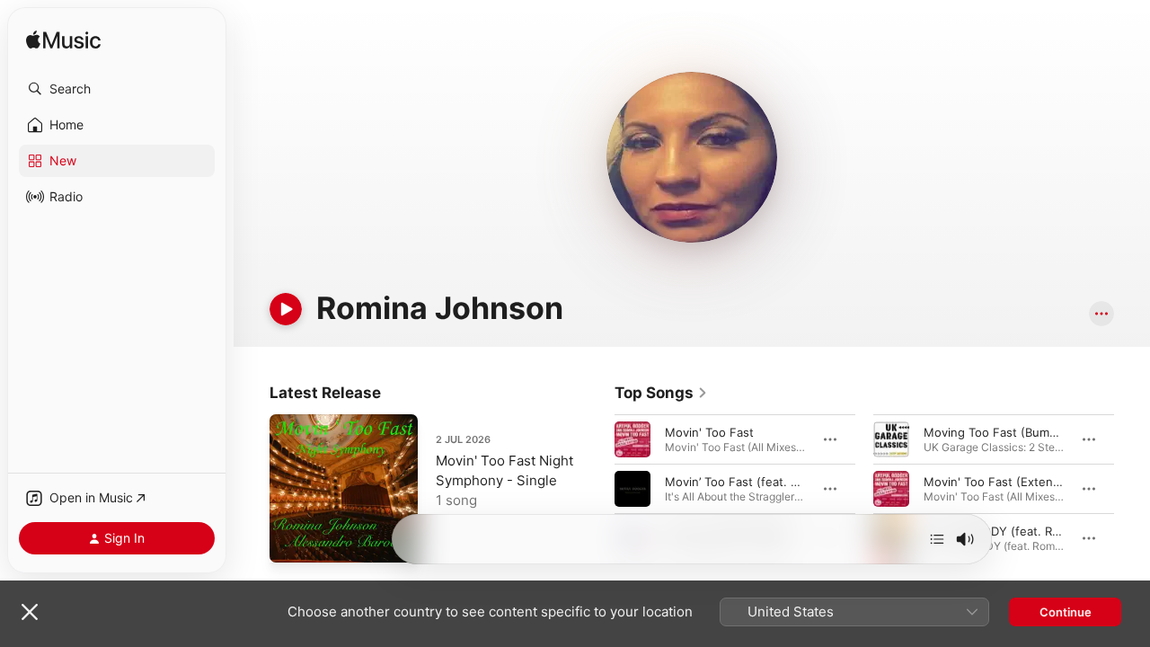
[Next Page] (1132, 488)
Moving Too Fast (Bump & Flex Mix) (1023, 432)
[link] (661, 393)
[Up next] (937, 539)
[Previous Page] (596, 488)
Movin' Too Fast (709, 432)
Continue (1065, 612)
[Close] (30, 612)
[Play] (286, 309)
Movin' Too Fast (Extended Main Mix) (1028, 481)
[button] (117, 89)
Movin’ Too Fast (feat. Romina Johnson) (776, 481)
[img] (63, 41)
